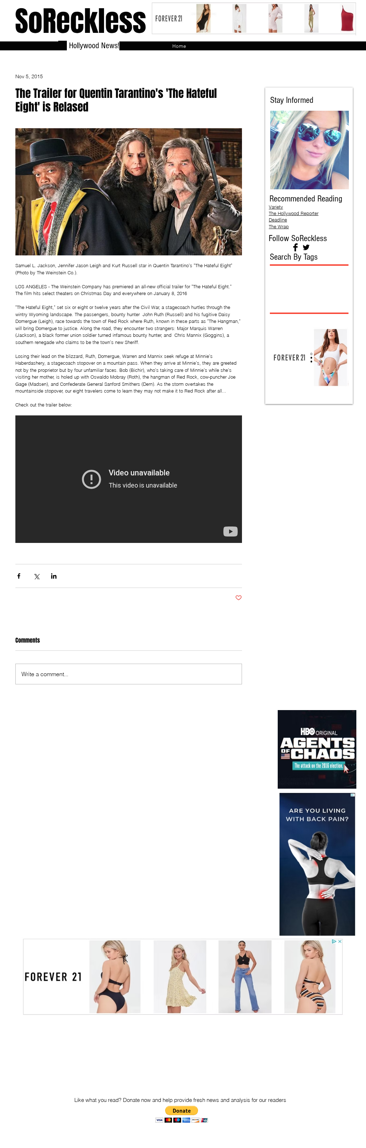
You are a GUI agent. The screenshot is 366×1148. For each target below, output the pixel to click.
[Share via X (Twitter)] (36, 576)
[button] (181, 1114)
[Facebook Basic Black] (295, 247)
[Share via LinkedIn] (53, 576)
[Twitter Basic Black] (306, 247)
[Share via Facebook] (18, 576)
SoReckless (80, 21)
